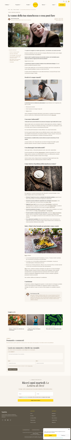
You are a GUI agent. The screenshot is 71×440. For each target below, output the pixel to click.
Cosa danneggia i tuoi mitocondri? (15, 55)
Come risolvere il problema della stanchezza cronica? (15, 57)
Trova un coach (33, 422)
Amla (50, 202)
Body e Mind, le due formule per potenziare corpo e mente (15, 60)
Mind (26, 268)
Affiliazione (54, 422)
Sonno (27, 111)
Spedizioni (54, 413)
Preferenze (63, 435)
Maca (37, 210)
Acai (47, 202)
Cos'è (31, 413)
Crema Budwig (48, 204)
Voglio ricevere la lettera (35, 400)
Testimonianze (32, 420)
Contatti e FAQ (54, 420)
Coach (53, 4)
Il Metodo (7, 4)
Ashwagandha (50, 210)
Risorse (43, 4)
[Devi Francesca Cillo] (9, 19)
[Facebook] (3, 420)
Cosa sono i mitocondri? (14, 53)
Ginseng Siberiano (42, 210)
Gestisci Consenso (35, 433)
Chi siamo (32, 415)
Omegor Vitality (53, 205)
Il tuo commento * (11, 351)
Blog (11, 9)
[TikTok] (10, 420)
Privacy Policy (25, 397)
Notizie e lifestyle (16, 9)
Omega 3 (32, 204)
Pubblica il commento (13, 369)
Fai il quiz (62, 4)
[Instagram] (5, 420)
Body (26, 255)
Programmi (17, 4)
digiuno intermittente (57, 212)
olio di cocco (52, 207)
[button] (68, 429)
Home (9, 9)
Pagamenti (53, 415)
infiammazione (42, 152)
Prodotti (27, 4)
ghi (48, 207)
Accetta (50, 435)
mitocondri (53, 115)
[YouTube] (8, 420)
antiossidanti (54, 200)
